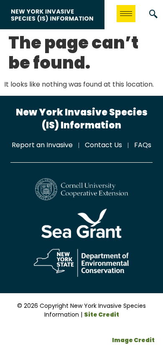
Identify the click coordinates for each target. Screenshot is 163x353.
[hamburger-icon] (126, 13)
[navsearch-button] (153, 14)
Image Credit (133, 340)
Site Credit (101, 314)
